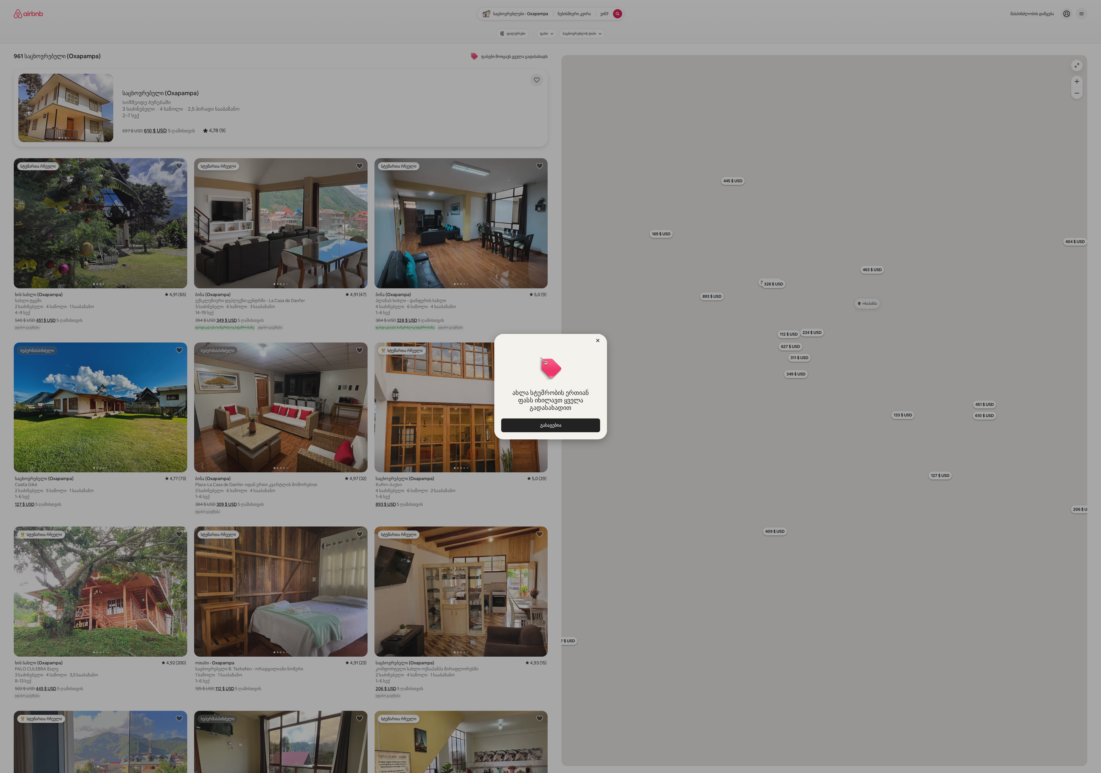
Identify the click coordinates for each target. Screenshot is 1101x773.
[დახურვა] (598, 340)
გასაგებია (550, 425)
